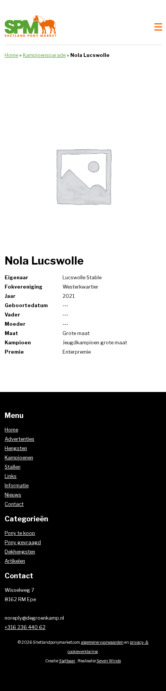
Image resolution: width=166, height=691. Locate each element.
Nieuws (13, 495)
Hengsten (16, 448)
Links (11, 476)
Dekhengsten (20, 552)
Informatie (17, 485)
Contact (14, 504)
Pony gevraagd (23, 542)
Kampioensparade (44, 55)
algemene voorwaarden (102, 642)
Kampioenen (19, 458)
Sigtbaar (67, 660)
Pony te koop (20, 533)
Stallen (12, 467)
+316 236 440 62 (25, 627)
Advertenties (19, 439)
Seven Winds (109, 660)
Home (11, 55)
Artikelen (15, 561)
